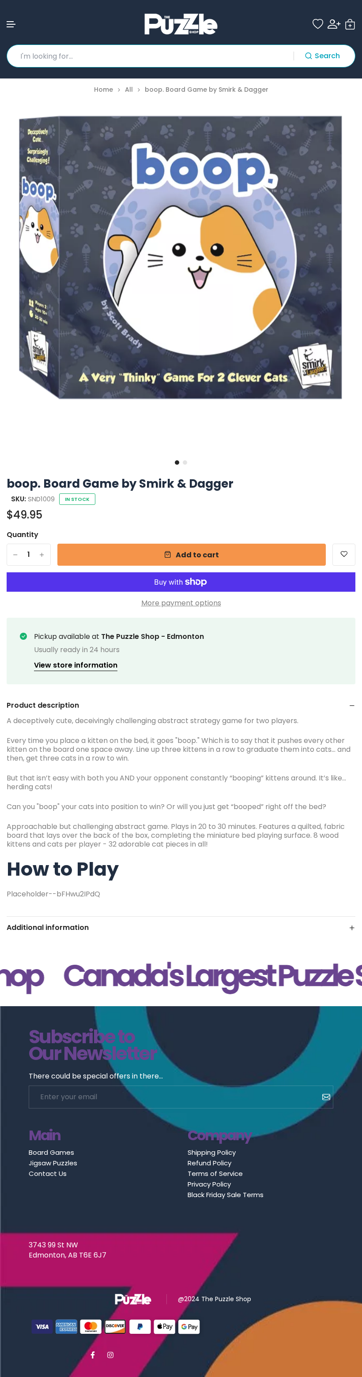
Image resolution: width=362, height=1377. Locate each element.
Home (103, 89)
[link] (338, 118)
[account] (334, 24)
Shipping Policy (212, 1152)
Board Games (51, 1152)
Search (327, 56)
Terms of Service (215, 1173)
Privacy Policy (209, 1184)
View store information (75, 665)
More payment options (181, 603)
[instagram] (110, 1355)
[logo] (181, 24)
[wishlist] (318, 24)
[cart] (350, 24)
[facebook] (93, 1355)
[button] (11, 24)
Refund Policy (209, 1163)
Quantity (22, 534)
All (129, 89)
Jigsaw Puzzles (53, 1163)
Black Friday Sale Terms (226, 1194)
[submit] (323, 1097)
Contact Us (48, 1173)
